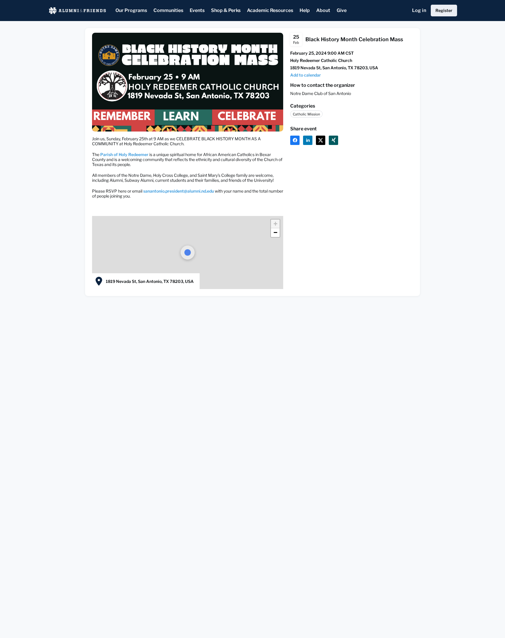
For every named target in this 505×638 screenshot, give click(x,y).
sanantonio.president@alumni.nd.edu (178, 191)
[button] (305, 74)
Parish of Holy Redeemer (123, 154)
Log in (419, 10)
